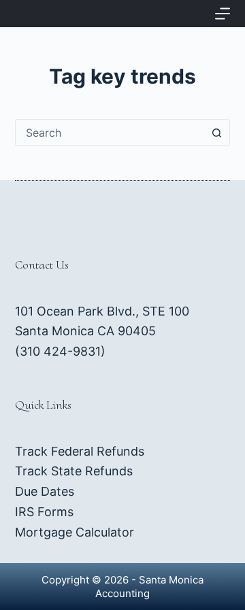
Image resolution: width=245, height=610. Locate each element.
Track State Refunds (74, 471)
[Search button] (216, 133)
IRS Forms (44, 512)
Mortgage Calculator (74, 532)
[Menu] (222, 13)
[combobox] (110, 132)
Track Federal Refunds (79, 451)
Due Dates (44, 491)
